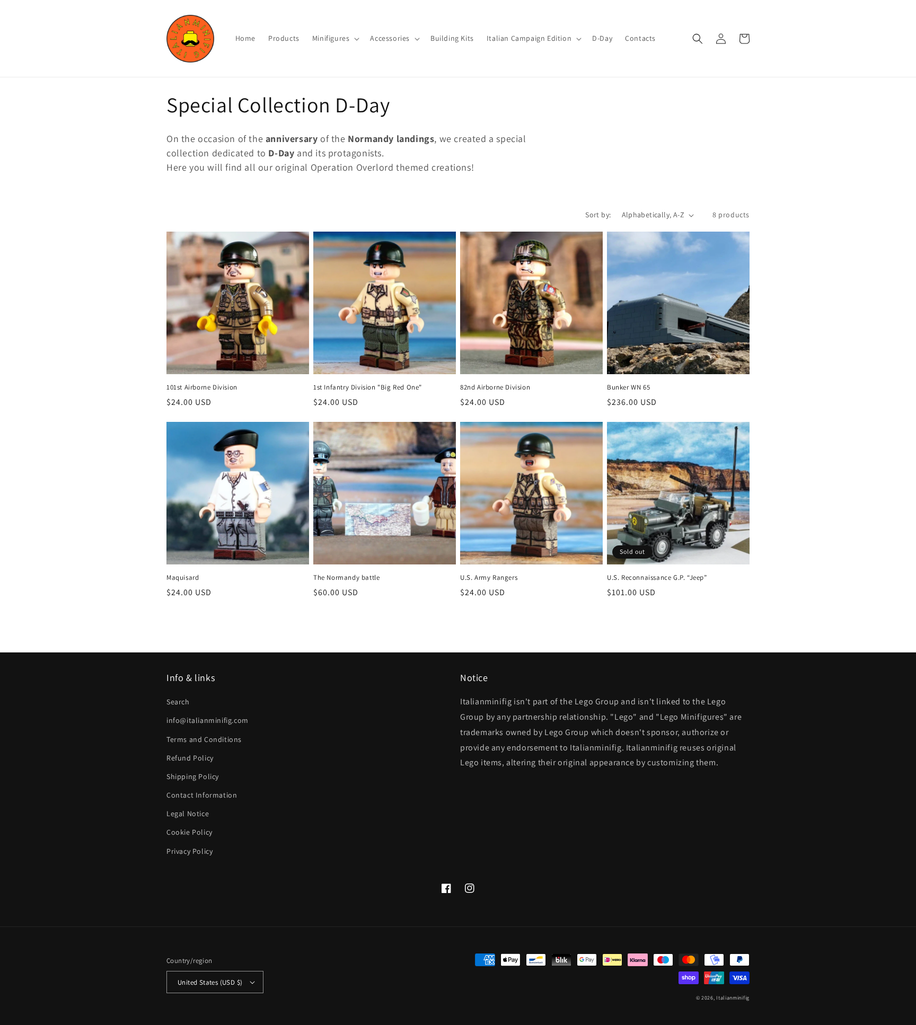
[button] (335, 38)
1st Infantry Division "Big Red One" (367, 387)
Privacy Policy (189, 851)
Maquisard (182, 577)
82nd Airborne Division (495, 387)
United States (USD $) (210, 982)
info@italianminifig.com (207, 720)
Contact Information (201, 795)
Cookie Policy (189, 832)
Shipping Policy (192, 776)
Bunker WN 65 (628, 387)
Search (178, 701)
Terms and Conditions (204, 739)
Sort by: (598, 214)
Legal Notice (187, 813)
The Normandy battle (346, 577)
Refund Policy (190, 758)
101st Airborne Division (201, 387)
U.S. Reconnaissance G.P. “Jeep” (657, 577)
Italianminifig (733, 997)
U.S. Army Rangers (488, 577)
